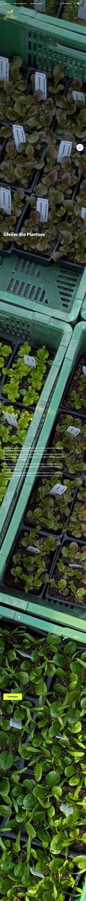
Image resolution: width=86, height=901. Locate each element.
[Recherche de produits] (80, 147)
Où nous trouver (20, 3)
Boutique (6, 3)
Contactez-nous (36, 3)
